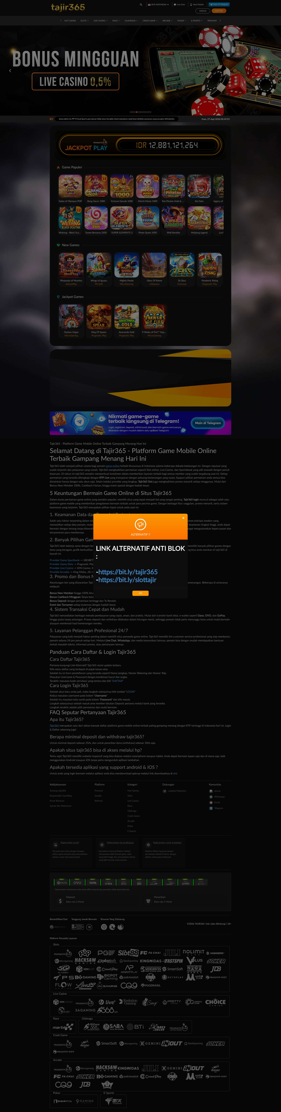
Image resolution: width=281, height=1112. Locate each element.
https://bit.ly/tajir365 (128, 572)
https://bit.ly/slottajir (127, 580)
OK (140, 593)
